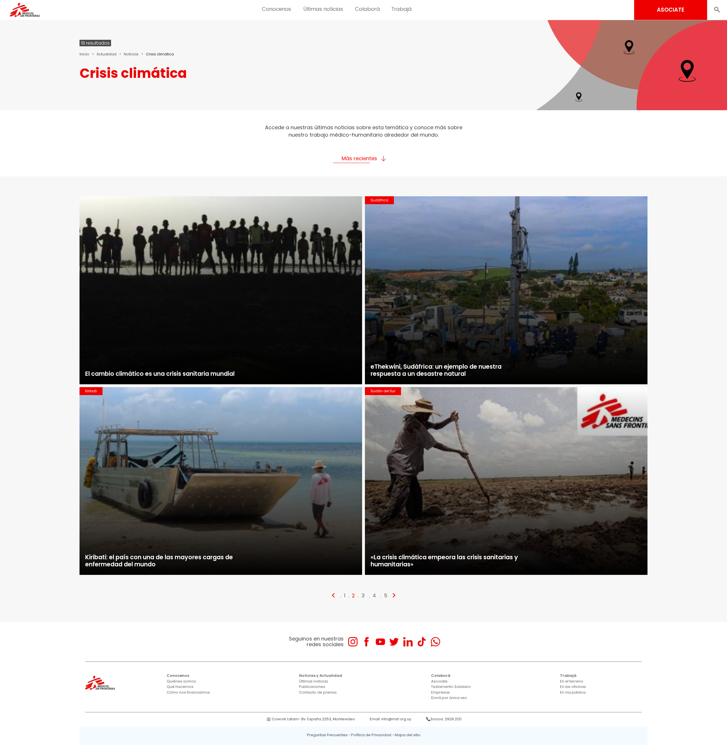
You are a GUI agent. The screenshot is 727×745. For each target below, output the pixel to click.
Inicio (84, 54)
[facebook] (366, 641)
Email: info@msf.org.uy (390, 719)
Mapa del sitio (408, 735)
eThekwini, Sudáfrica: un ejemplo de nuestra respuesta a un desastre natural (436, 370)
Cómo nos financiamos (188, 692)
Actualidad (106, 54)
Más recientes (359, 158)
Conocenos (178, 675)
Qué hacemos (180, 686)
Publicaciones (312, 686)
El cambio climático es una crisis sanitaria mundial (160, 374)
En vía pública (573, 692)
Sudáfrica (379, 200)
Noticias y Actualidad (320, 675)
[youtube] (380, 641)
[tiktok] (421, 641)
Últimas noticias (313, 681)
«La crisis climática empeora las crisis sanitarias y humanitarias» (444, 560)
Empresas (440, 692)
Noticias (131, 54)
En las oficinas (573, 686)
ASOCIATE (670, 10)
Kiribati (91, 391)
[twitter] (394, 641)
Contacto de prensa (318, 692)
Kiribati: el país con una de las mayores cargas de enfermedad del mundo (159, 560)
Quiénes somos (181, 681)
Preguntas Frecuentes (327, 735)
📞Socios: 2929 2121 (443, 719)
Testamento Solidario (451, 686)
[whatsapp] (435, 641)
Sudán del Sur (383, 391)
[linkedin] (408, 641)
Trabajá (568, 675)
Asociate (439, 681)
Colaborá (440, 675)
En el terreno (571, 681)
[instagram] (353, 641)
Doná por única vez (449, 697)
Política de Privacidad (371, 735)
